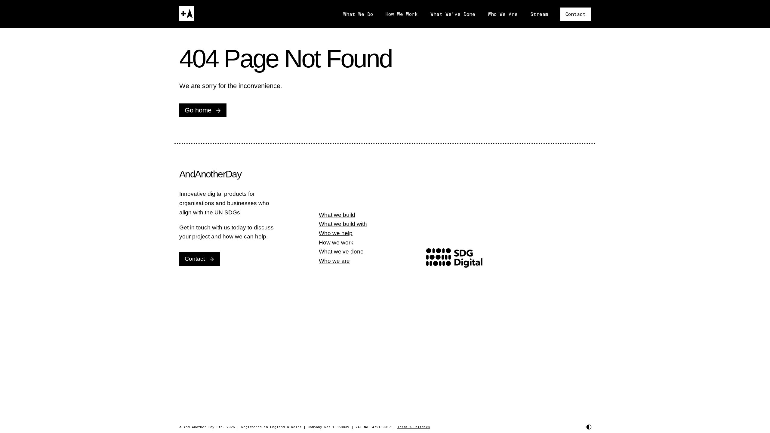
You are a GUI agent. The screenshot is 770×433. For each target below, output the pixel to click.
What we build (337, 215)
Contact (575, 14)
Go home (198, 110)
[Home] (186, 13)
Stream (539, 14)
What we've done (341, 251)
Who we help (336, 233)
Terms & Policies (413, 427)
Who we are (334, 261)
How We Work (402, 14)
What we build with (343, 224)
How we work (336, 242)
